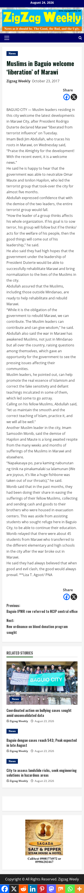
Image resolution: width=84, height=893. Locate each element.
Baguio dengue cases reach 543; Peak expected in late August (41, 743)
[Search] (80, 38)
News (12, 53)
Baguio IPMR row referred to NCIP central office (42, 608)
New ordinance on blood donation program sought (37, 626)
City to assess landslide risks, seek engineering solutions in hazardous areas (41, 773)
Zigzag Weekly (18, 81)
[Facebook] (66, 97)
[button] (6, 37)
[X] (74, 97)
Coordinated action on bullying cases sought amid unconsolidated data (39, 713)
